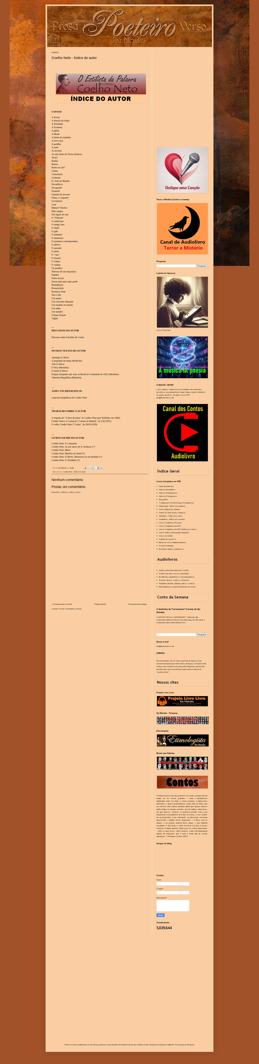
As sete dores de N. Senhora (78, 446)
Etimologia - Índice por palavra (172, 506)
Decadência (57, 184)
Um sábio (56, 308)
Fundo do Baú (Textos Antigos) (172, 512)
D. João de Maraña (61, 181)
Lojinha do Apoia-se (167, 539)
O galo (55, 231)
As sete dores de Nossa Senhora (67, 154)
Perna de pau (58, 278)
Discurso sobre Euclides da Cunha (68, 337)
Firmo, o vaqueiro (60, 197)
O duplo (55, 228)
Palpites (55, 275)
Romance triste (59, 291)
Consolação (57, 174)
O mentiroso (57, 238)
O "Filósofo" (58, 218)
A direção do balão (60, 120)
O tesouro (56, 258)
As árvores (57, 150)
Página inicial (100, 604)
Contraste (56, 177)
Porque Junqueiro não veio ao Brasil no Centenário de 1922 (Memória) (85, 374)
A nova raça (57, 140)
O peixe (55, 251)
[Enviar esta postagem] (85, 468)
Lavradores (57, 201)
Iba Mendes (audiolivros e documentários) (176, 577)
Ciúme (55, 171)
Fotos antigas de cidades (169, 509)
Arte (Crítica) (58, 364)
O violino (56, 265)
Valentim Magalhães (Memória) (66, 377)
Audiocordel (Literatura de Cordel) (174, 570)
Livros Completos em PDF (170, 526)
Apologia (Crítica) (60, 357)
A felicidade (57, 124)
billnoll (170, 1044)
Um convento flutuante (62, 301)
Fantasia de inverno (61, 194)
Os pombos (57, 268)
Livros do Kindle (166, 536)
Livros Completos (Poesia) (170, 523)
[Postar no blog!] (92, 468)
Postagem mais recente (62, 604)
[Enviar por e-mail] (89, 468)
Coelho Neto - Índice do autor (74, 472)
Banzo (55, 164)
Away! (55, 157)
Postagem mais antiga (137, 604)
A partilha (56, 144)
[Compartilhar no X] (95, 468)
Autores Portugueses (168, 496)
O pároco (56, 244)
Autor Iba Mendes (166, 486)
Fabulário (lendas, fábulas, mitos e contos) (177, 583)
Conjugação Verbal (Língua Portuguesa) (176, 503)
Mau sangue (57, 211)
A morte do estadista (61, 137)
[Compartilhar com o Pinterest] (101, 468)
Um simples (57, 311)
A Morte (56, 134)
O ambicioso (58, 221)
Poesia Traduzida (166, 546)
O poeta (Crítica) (59, 371)
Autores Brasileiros (167, 489)
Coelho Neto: (64, 443)
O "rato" (56, 254)
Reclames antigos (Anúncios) (171, 549)
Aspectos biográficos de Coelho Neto (69, 397)
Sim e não (56, 295)
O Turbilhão (71, 460)
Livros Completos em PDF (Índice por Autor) (178, 529)
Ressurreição (58, 288)
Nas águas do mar (60, 214)
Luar (54, 204)
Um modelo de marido (62, 305)
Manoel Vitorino (59, 207)
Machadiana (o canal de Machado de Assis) (177, 587)
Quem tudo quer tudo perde (65, 281)
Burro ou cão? (58, 167)
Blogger (190, 1044)
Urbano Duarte (59, 315)
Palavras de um (64, 271)
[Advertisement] (99, 580)
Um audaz (56, 298)
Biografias (163, 499)
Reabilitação (57, 285)
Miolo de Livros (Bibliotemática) (172, 542)
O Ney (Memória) (60, 367)
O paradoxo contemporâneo (65, 241)
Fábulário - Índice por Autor (170, 516)
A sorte (55, 147)
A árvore (56, 117)
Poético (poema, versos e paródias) (174, 573)
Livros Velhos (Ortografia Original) (174, 532)
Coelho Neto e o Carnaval (64, 421)
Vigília (55, 318)
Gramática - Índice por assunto (172, 519)
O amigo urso (58, 224)
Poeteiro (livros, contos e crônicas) (174, 580)
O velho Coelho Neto (62, 424)
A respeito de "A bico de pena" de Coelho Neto (74, 418)
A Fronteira (57, 127)
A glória (55, 130)
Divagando (57, 187)
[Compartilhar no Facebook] (98, 468)
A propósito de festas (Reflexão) (67, 361)
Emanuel (56, 191)
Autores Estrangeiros (168, 493)
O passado (56, 248)
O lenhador (57, 234)
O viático (56, 261)
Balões (55, 161)
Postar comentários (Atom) (70, 609)
